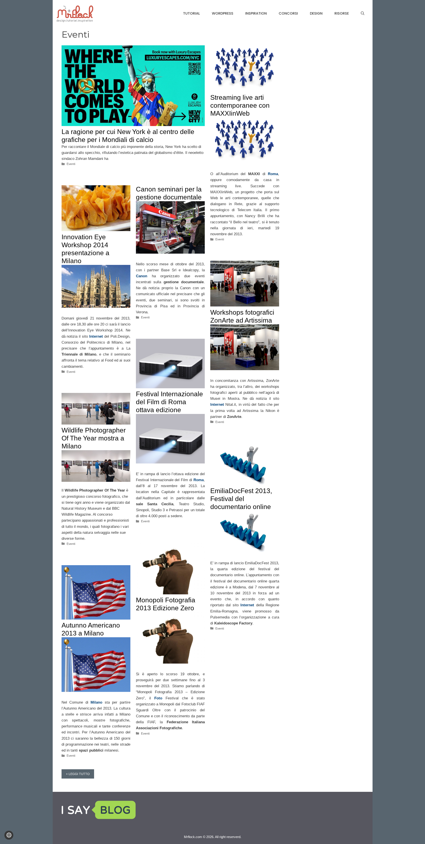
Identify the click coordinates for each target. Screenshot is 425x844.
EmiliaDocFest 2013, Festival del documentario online (241, 498)
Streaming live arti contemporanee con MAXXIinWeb (240, 105)
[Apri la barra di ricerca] (362, 13)
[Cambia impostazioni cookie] (8, 835)
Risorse (341, 13)
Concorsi (288, 13)
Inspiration (256, 13)
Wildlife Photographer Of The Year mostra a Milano (94, 438)
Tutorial (191, 13)
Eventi (71, 164)
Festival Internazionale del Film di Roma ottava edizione (169, 401)
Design (316, 13)
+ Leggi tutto (78, 774)
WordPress (222, 13)
